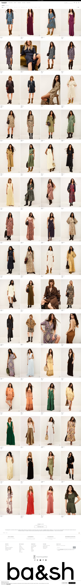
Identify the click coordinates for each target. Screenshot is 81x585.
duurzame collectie (33, 546)
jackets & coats (21, 548)
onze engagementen (33, 545)
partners (32, 549)
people (32, 548)
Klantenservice (7, 545)
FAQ (5, 546)
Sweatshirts (35, 7)
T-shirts (32, 7)
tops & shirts (20, 547)
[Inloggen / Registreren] (76, 2)
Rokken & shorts (23, 7)
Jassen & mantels (6, 7)
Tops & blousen (11, 7)
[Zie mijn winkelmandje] (78, 2)
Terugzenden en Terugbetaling (9, 547)
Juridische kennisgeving (8, 549)
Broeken (27, 7)
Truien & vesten (16, 7)
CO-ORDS (39, 7)
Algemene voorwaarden (8, 548)
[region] (40, 583)
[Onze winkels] (74, 2)
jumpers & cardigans (21, 549)
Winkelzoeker (44, 548)
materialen (32, 547)
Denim (19, 7)
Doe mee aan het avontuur (46, 545)
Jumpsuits (30, 7)
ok (74, 547)
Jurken (2, 7)
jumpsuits (20, 546)
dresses (20, 545)
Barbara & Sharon (45, 546)
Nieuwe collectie (45, 547)
